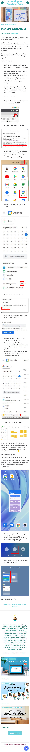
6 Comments (14, 33)
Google (24, 604)
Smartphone (15, 606)
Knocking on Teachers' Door (15, 3)
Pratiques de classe (16, 707)
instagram (16, 653)
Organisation (12, 24)
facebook (7, 653)
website (24, 653)
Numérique (4, 24)
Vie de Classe (12, 659)
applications (6, 604)
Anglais (4, 683)
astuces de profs (16, 604)
